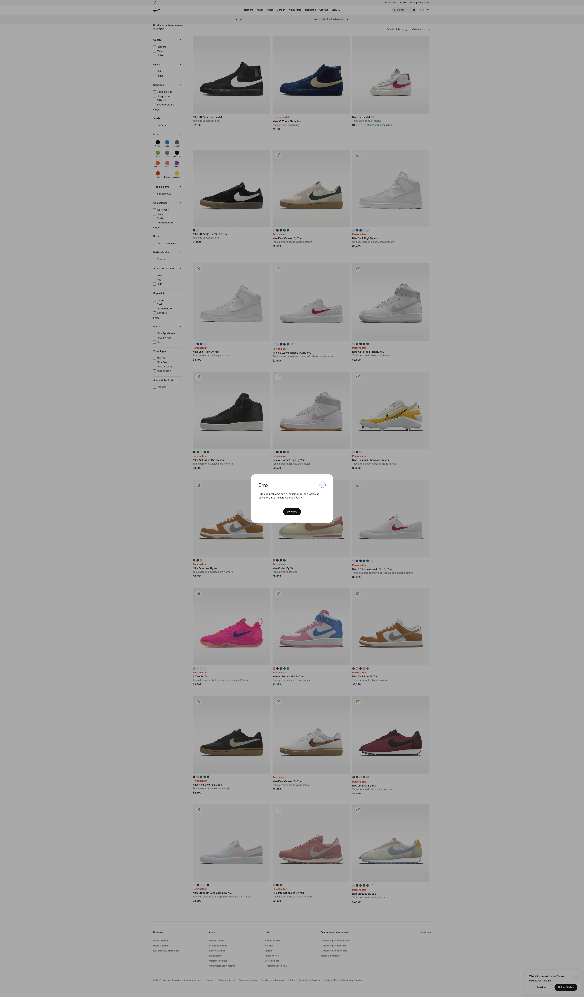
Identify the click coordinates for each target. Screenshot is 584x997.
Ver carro (292, 511)
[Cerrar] (322, 485)
